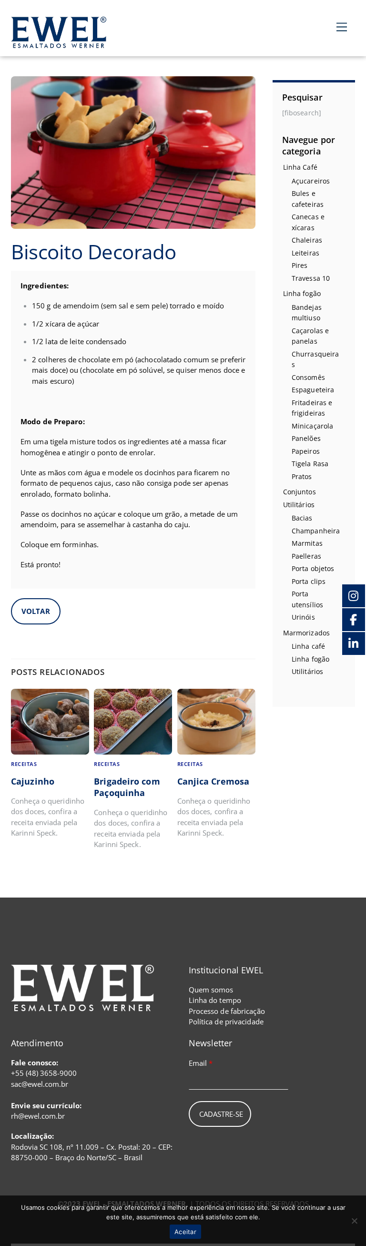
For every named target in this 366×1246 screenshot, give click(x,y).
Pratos (302, 476)
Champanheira (316, 530)
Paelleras (306, 556)
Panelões (306, 438)
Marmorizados (306, 632)
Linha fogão (302, 293)
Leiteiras (305, 252)
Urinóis (303, 617)
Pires (300, 265)
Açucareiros (311, 180)
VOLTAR (35, 611)
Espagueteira (313, 389)
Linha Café (300, 167)
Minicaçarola (312, 425)
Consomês (308, 377)
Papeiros (306, 451)
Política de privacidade (226, 1021)
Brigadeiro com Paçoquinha (127, 787)
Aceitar (185, 1232)
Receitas (24, 764)
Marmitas (307, 543)
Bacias (302, 517)
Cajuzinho (32, 781)
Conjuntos (299, 491)
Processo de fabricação (227, 1011)
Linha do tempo (215, 1000)
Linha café (308, 646)
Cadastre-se (221, 1114)
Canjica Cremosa (213, 781)
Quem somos (211, 989)
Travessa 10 (311, 278)
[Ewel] (58, 42)
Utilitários (299, 504)
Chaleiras (307, 240)
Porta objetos (313, 568)
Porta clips (308, 581)
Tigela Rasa (310, 463)
